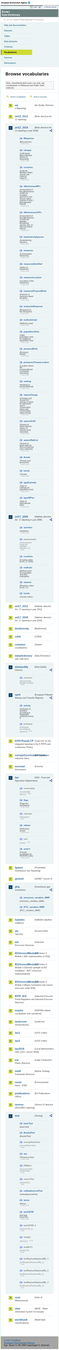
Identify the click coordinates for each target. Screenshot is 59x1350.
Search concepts (40, 97)
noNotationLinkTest (29, 1191)
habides (20, 919)
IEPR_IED (21, 996)
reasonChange (29, 395)
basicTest (28, 1123)
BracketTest (29, 1133)
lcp (17, 1060)
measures (28, 250)
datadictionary (23, 655)
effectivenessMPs (29, 186)
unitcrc (27, 849)
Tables (7, 36)
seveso (19, 1104)
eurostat (20, 766)
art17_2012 (21, 606)
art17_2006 (21, 516)
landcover (21, 1021)
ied (17, 942)
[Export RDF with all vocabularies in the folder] (51, 131)
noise (18, 1082)
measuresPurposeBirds (29, 291)
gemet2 (19, 878)
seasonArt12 (29, 421)
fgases (19, 867)
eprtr (18, 694)
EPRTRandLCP (24, 741)
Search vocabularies (18, 97)
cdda (18, 636)
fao (17, 777)
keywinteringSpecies (29, 237)
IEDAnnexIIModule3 (24, 964)
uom (17, 1297)
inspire (19, 1010)
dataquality (21, 667)
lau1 (17, 1032)
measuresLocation (29, 277)
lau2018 (19, 1048)
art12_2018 (21, 127)
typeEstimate (29, 482)
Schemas (8, 47)
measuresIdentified (29, 264)
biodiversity (22, 628)
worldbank (21, 1319)
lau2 (17, 1040)
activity (27, 705)
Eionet (16, 20)
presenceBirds (29, 349)
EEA (16, 2)
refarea (27, 825)
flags (26, 800)
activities (28, 527)
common (20, 644)
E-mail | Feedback (12, 1340)
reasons (27, 582)
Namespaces (10, 63)
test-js (26, 1200)
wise (17, 1308)
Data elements (10, 41)
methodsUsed (29, 320)
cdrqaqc (27, 150)
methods (28, 567)
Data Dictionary (27, 20)
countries (28, 167)
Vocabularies (10, 52)
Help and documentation (15, 25)
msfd (18, 1071)
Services (8, 57)
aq (16, 105)
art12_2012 (21, 116)
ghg (17, 886)
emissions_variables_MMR (29, 897)
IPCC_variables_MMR (29, 907)
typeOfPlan (29, 498)
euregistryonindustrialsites (24, 755)
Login (35, 7)
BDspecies (29, 138)
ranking (27, 381)
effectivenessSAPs (29, 212)
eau (25, 1154)
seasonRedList (29, 440)
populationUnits (29, 332)
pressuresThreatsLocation (29, 362)
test (17, 1115)
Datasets (8, 30)
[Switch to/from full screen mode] (40, 7)
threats (27, 457)
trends (27, 471)
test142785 (29, 1212)
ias (16, 931)
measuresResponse (29, 306)
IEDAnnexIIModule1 (24, 953)
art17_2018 (21, 617)
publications (22, 1093)
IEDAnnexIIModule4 (24, 982)
